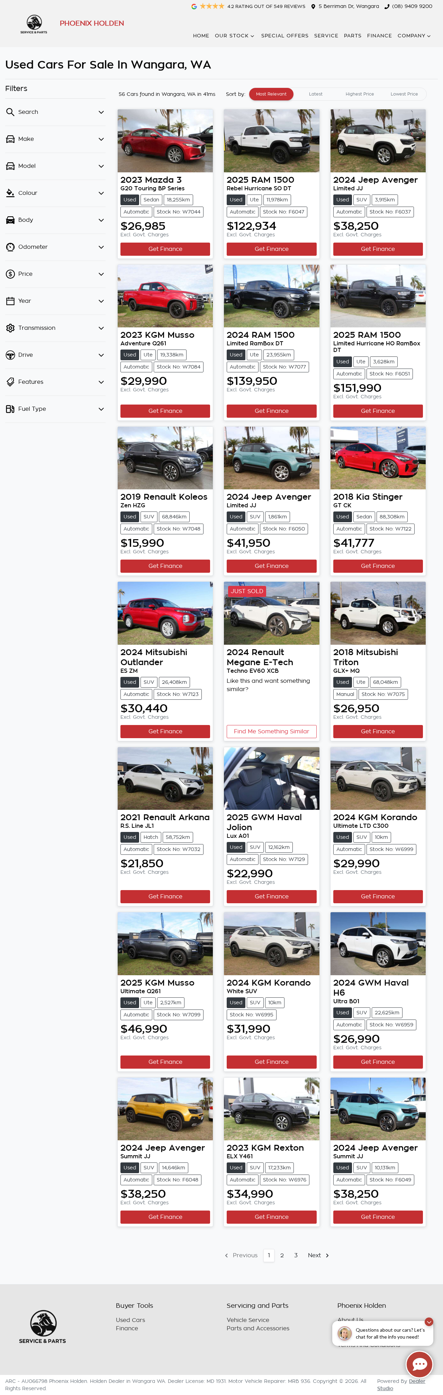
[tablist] (338, 94)
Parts (353, 35)
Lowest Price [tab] (404, 94)
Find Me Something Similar (271, 731)
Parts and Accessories (258, 1328)
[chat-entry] (419, 1364)
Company (411, 35)
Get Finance (165, 249)
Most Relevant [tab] (271, 94)
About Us (350, 1320)
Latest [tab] (316, 94)
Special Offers (285, 35)
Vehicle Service (248, 1320)
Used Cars (130, 1320)
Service (326, 35)
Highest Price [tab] (360, 94)
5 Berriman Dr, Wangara (349, 6)
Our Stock (232, 35)
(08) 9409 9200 (412, 6)
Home (201, 35)
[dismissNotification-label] (429, 1321)
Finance (379, 35)
